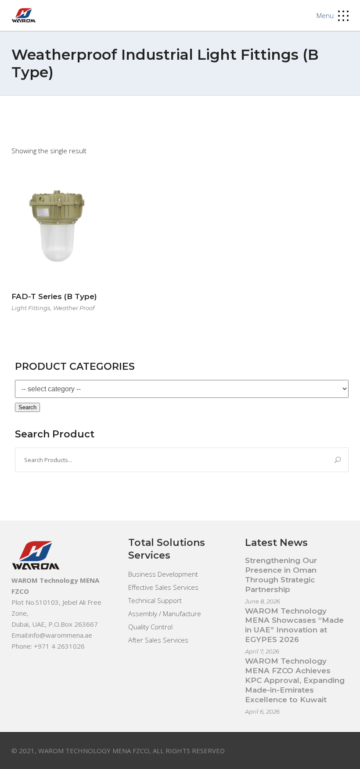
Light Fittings (30, 307)
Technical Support (155, 600)
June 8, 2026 (262, 601)
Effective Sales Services (163, 587)
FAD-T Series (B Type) (54, 296)
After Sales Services (158, 639)
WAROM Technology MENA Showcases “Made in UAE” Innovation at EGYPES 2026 (294, 625)
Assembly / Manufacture (164, 613)
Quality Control (150, 626)
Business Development (163, 574)
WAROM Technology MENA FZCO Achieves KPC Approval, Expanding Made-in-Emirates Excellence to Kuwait (295, 680)
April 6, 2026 (262, 711)
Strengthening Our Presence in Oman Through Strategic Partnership (281, 575)
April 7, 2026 (262, 651)
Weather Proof (73, 307)
